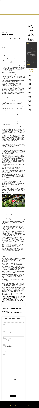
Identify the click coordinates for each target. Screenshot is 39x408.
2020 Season (29, 77)
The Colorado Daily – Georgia (7, 315)
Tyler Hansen (13, 298)
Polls (22, 14)
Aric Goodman (8, 296)
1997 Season (29, 96)
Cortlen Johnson (4, 297)
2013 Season (29, 83)
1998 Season (29, 95)
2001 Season (29, 93)
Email (13, 389)
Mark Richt (21, 297)
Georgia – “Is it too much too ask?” (9, 310)
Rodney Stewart (5, 298)
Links (24, 405)
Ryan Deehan (9, 298)
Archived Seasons (13, 14)
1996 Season (29, 97)
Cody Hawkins (23, 296)
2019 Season (29, 78)
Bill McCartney (15, 296)
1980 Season (29, 110)
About (28, 14)
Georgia (9, 32)
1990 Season (29, 102)
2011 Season (29, 85)
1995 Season (29, 98)
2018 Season (29, 79)
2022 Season (29, 76)
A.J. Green (4, 296)
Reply (6, 341)
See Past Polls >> (34, 66)
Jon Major (14, 297)
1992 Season (29, 100)
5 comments (7, 35)
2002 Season (29, 92)
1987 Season (29, 104)
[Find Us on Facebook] (17, 403)
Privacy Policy (28, 405)
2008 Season (29, 87)
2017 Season (29, 80)
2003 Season (29, 91)
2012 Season (29, 84)
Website (21, 389)
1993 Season (29, 99)
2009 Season (29, 86)
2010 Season (5, 32)
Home (4, 14)
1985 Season (29, 106)
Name (6, 389)
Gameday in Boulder (5, 311)
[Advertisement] (27, 7)
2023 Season (29, 75)
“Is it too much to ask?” (6, 313)
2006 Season (29, 89)
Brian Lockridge (19, 296)
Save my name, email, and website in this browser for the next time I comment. (13, 393)
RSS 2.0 (17, 300)
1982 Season (29, 108)
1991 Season (29, 101)
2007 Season (29, 88)
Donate (34, 14)
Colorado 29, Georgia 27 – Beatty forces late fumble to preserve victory (12, 312)
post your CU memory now (13, 35)
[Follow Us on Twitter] (21, 403)
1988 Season (29, 103)
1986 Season (29, 105)
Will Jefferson (16, 298)
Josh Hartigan (18, 297)
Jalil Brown (11, 297)
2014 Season (29, 82)
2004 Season (29, 90)
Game (21, 299)
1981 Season (29, 109)
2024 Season (29, 74)
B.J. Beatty (11, 296)
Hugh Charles (8, 297)
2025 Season (29, 73)
